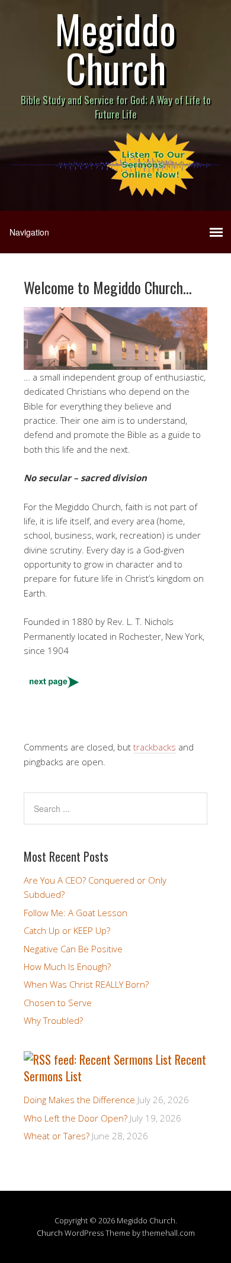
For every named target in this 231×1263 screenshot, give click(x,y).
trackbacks (154, 747)
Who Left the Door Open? (75, 1118)
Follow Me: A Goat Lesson (75, 913)
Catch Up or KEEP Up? (67, 930)
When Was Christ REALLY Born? (86, 984)
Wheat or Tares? (56, 1136)
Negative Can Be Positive (73, 949)
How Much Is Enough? (67, 966)
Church (50, 1232)
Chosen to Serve (58, 1003)
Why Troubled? (53, 1020)
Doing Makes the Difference (79, 1100)
